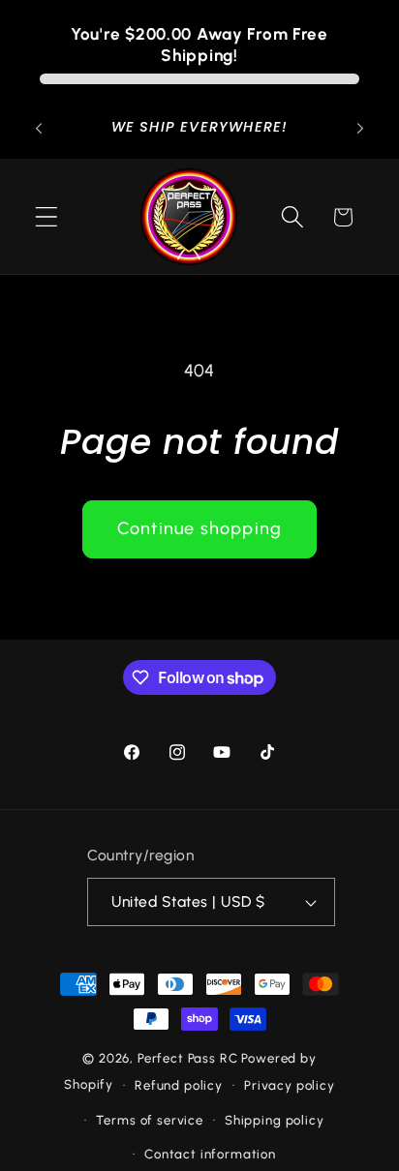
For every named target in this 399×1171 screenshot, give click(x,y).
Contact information (210, 1153)
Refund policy (179, 1085)
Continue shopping (199, 528)
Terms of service (149, 1119)
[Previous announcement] (38, 128)
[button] (47, 217)
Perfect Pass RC (188, 1058)
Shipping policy (274, 1119)
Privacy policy (289, 1085)
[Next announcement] (360, 128)
